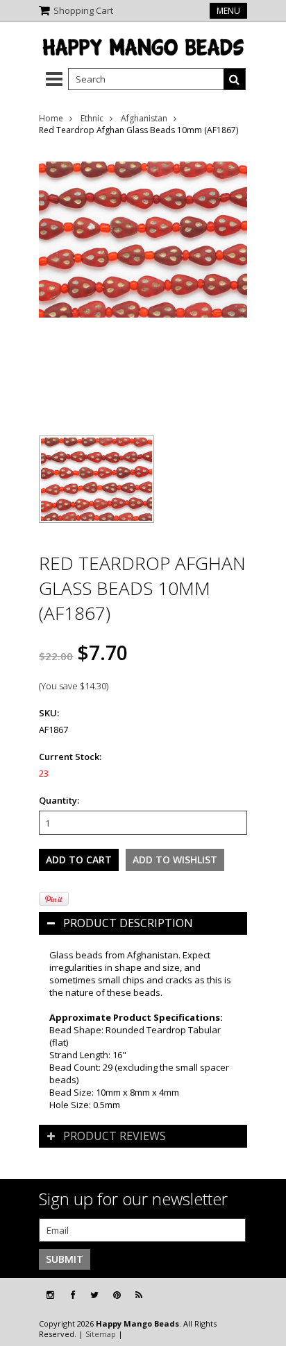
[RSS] (138, 1295)
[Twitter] (94, 1295)
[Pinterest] (117, 1295)
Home (51, 118)
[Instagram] (50, 1295)
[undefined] (143, 283)
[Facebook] (72, 1295)
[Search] (235, 79)
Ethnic (92, 118)
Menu (228, 11)
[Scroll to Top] (265, 1295)
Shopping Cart (83, 10)
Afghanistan (144, 118)
